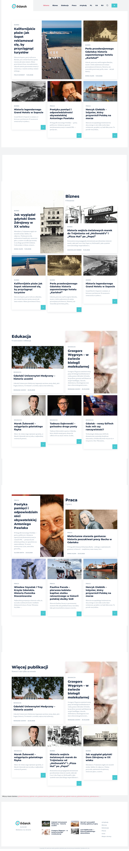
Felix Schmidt (19, 75)
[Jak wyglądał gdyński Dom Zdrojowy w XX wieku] (100, 736)
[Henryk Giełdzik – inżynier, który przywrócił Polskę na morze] (100, 91)
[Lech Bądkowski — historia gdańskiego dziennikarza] (75, 831)
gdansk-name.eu (71, 796)
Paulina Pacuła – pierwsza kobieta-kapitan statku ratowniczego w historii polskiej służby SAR (64, 593)
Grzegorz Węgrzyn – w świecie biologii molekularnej (78, 358)
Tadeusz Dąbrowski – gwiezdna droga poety (63, 425)
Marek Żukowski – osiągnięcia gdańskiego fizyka (28, 426)
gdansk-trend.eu (43, 796)
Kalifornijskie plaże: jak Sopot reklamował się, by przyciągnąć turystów (24, 40)
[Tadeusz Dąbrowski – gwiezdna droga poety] (64, 405)
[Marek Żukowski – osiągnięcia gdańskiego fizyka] (29, 405)
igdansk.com (33, 796)
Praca (52, 106)
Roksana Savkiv (20, 390)
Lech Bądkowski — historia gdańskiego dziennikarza (87, 831)
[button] (107, 5)
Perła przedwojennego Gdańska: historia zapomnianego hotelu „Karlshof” (63, 288)
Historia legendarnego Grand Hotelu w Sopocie (100, 285)
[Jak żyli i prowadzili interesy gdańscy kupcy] (75, 823)
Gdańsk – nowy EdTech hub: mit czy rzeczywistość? (99, 426)
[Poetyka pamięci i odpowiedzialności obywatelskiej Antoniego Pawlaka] (64, 91)
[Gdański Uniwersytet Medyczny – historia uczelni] (46, 823)
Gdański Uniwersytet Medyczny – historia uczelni (59, 823)
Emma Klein (89, 76)
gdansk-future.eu (23, 796)
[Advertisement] (64, 168)
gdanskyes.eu (94, 796)
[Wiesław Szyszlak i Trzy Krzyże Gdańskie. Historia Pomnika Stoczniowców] (29, 569)
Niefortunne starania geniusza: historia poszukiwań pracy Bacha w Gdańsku (89, 539)
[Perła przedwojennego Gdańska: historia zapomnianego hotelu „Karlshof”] (64, 265)
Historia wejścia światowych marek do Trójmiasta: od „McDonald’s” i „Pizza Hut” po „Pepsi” (89, 233)
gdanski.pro (53, 796)
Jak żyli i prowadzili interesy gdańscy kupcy (89, 823)
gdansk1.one (61, 796)
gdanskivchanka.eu (83, 796)
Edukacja (17, 372)
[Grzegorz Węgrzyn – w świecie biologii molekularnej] (46, 832)
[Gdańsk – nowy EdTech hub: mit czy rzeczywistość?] (100, 405)
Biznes (16, 24)
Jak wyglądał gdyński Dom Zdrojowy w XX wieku (99, 757)
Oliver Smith (19, 552)
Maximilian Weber (74, 250)
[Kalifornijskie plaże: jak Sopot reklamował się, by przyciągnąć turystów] (46, 50)
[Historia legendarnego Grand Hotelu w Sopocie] (29, 91)
